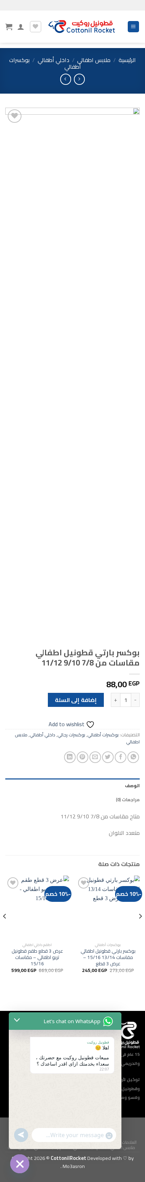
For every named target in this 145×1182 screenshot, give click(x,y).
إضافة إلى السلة (76, 700)
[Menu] (133, 27)
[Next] (4, 930)
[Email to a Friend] (95, 757)
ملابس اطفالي (94, 60)
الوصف (132, 785)
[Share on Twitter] (108, 757)
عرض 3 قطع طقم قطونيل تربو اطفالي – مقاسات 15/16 (37, 957)
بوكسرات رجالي (71, 734)
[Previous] (140, 930)
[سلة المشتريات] (8, 26)
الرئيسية (127, 60)
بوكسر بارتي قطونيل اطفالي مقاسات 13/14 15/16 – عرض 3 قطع (108, 957)
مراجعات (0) (128, 799)
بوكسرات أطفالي (103, 734)
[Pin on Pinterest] (82, 757)
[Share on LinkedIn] (70, 757)
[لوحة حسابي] (20, 26)
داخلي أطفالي (53, 60)
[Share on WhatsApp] (133, 757)
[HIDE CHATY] (19, 1163)
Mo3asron (73, 1166)
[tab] (72, 785)
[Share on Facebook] (120, 757)
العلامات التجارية (123, 1142)
